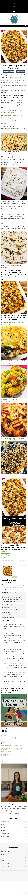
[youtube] (14, 11)
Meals (3, 825)
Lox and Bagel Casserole (18, 746)
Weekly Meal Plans (7, 836)
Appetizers (5, 822)
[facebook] (14, 1)
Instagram (6, 554)
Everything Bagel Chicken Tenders (6, 746)
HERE (7, 693)
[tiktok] (14, 4)
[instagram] (14, 6)
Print (15, 577)
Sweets (3, 830)
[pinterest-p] (14, 9)
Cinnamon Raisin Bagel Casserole (6, 752)
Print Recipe (20, 72)
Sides (3, 828)
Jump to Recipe (8, 72)
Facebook (5, 556)
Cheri (5, 761)
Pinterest (5, 558)
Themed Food (6, 833)
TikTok (4, 552)
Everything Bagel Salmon (12, 439)
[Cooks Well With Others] (14, 19)
